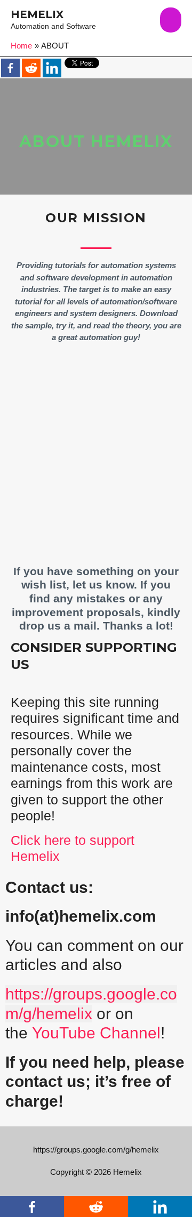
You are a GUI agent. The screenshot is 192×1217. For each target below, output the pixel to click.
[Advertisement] (96, 461)
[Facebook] (10, 68)
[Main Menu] (171, 20)
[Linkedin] (52, 68)
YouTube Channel (96, 1033)
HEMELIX (37, 14)
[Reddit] (31, 68)
